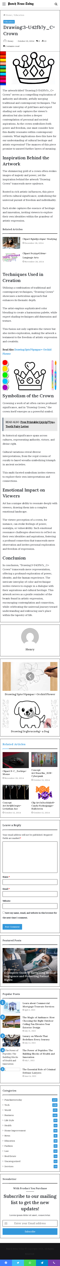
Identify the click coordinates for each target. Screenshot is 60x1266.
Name (6, 877)
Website (6, 901)
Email (6, 889)
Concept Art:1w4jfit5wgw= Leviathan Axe (12, 805)
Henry (10, 41)
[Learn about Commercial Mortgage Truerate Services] (11, 1008)
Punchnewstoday (13, 1100)
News (7, 1135)
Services (8, 1166)
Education (19, 15)
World (7, 1110)
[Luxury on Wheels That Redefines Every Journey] (11, 1041)
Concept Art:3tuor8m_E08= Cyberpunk (41, 773)
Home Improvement (15, 1130)
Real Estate (10, 1156)
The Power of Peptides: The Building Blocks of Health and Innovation (39, 1054)
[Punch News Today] (21, 3)
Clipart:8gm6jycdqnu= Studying (40, 239)
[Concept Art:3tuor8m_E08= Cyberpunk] (44, 759)
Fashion (8, 1146)
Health (7, 1125)
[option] (30, 965)
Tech (6, 1105)
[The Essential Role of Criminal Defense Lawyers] (11, 1074)
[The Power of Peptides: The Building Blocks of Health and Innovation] (11, 1057)
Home (8, 15)
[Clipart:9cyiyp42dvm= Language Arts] (11, 257)
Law (6, 1151)
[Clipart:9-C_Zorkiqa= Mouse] (16, 760)
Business (9, 1115)
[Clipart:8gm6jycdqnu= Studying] (11, 243)
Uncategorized (12, 1161)
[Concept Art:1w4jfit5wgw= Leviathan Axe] (16, 792)
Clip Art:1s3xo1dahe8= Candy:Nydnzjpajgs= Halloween (43, 805)
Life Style (9, 1120)
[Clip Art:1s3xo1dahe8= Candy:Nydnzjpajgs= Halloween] (44, 792)
